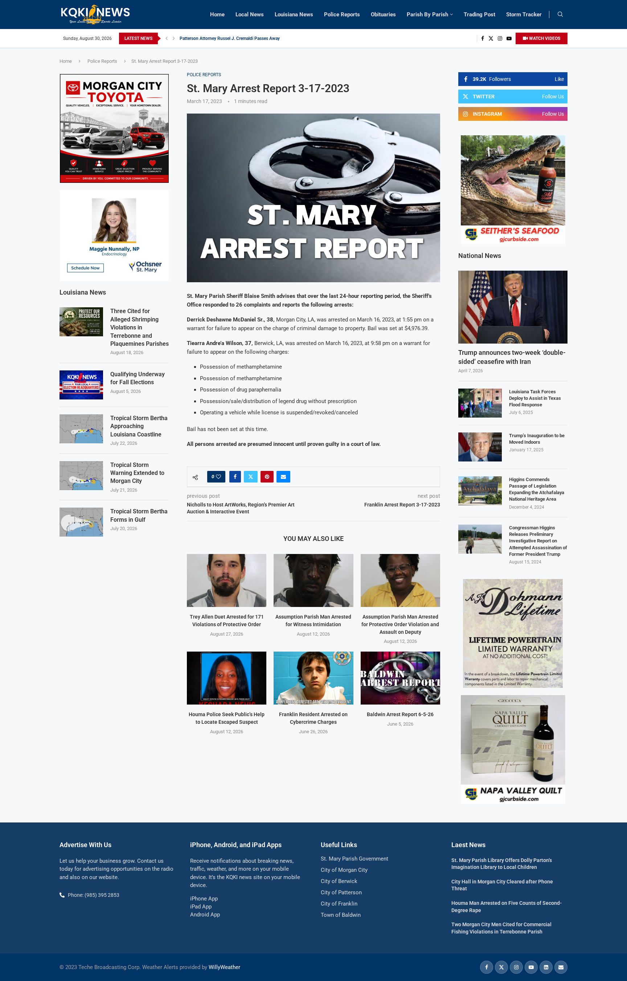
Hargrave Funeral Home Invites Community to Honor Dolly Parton (243, 38)
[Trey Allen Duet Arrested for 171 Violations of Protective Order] (226, 580)
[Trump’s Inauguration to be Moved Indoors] (480, 446)
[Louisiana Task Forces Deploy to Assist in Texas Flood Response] (480, 403)
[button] (166, 38)
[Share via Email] (283, 477)
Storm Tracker (524, 14)
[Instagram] (500, 38)
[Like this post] (218, 477)
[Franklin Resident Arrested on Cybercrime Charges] (313, 678)
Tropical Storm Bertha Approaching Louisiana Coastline (139, 426)
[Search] (560, 14)
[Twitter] (491, 38)
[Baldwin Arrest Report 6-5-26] (400, 678)
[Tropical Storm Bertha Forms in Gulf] (81, 522)
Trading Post (479, 14)
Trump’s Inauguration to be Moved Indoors (537, 439)
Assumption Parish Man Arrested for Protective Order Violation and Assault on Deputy (400, 624)
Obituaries (383, 14)
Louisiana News (294, 14)
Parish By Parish (427, 14)
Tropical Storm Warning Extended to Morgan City (137, 473)
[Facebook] (482, 38)
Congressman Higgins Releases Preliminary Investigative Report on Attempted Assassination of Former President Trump (538, 541)
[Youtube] (509, 38)
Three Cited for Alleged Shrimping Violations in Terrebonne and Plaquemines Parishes (139, 327)
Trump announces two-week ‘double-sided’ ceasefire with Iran (512, 357)
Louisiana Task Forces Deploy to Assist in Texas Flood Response (535, 398)
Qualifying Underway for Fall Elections (137, 378)
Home (217, 14)
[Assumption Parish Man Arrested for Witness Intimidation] (313, 580)
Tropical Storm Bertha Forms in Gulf (139, 515)
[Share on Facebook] (235, 477)
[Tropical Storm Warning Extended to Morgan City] (81, 475)
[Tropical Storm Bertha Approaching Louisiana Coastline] (81, 428)
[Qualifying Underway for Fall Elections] (81, 384)
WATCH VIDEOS (544, 38)
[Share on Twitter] (251, 477)
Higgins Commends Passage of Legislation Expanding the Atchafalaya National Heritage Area (536, 489)
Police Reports (342, 14)
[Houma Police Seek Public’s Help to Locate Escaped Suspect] (226, 678)
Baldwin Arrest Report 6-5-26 (400, 714)
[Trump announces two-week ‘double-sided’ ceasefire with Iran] (512, 307)
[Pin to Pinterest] (267, 477)
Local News (249, 14)
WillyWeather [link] (224, 967)
